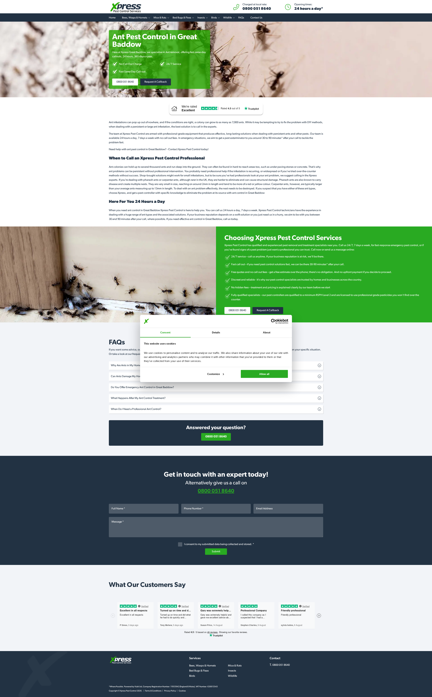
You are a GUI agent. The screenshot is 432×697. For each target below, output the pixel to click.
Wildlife (227, 18)
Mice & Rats (160, 18)
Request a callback (155, 82)
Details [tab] (216, 332)
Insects (201, 18)
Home (112, 18)
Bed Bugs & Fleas (182, 18)
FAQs (241, 18)
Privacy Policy (170, 691)
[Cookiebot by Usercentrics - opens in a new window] (273, 321)
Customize (213, 373)
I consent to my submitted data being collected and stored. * (219, 544)
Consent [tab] (165, 332)
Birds (214, 18)
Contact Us (256, 18)
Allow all (264, 373)
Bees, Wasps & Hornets (134, 18)
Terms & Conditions (153, 691)
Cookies (182, 691)
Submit (216, 551)
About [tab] (266, 332)
